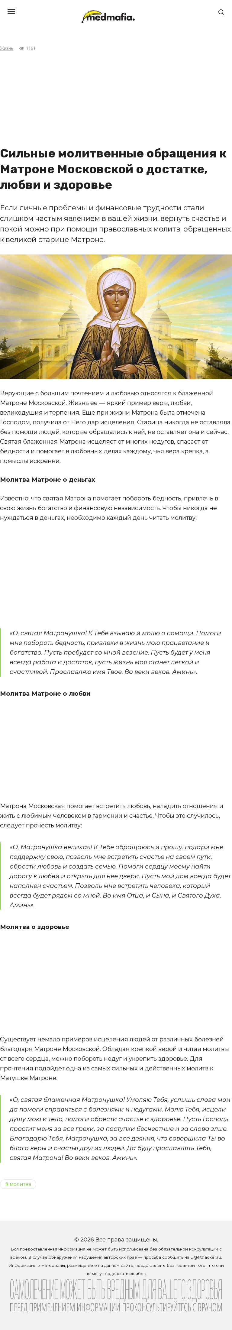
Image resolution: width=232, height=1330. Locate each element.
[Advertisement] (116, 99)
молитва (20, 1184)
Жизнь (6, 48)
